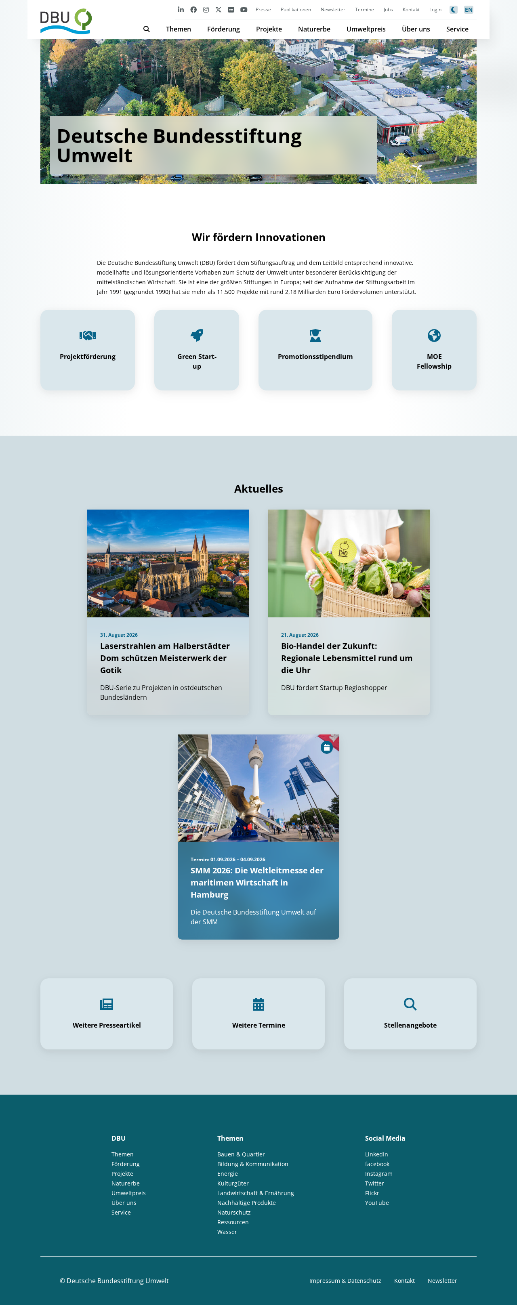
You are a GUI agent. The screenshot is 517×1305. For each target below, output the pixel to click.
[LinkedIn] (181, 9)
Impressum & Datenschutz (345, 1280)
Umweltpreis (366, 29)
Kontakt (411, 9)
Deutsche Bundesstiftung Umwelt (118, 1280)
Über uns (416, 29)
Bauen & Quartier (241, 1154)
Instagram (379, 1173)
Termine (364, 9)
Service (457, 29)
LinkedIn (376, 1154)
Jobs (388, 9)
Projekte (269, 29)
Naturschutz (234, 1212)
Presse (263, 9)
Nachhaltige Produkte (246, 1202)
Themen (178, 29)
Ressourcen (233, 1222)
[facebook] (193, 9)
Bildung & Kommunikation (252, 1164)
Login (435, 9)
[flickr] (231, 9)
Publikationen (296, 9)
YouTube (377, 1202)
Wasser (227, 1232)
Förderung (223, 29)
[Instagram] (206, 9)
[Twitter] (218, 9)
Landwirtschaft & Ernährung (255, 1193)
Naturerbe (314, 29)
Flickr (372, 1193)
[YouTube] (244, 9)
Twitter (374, 1183)
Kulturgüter (233, 1183)
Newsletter (333, 9)
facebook (377, 1164)
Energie (227, 1173)
